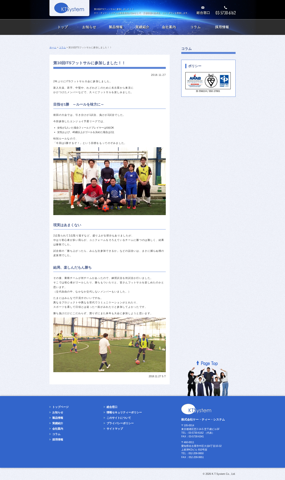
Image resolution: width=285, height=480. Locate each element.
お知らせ (89, 27)
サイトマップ (115, 428)
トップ (63, 27)
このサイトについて (119, 417)
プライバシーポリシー (120, 423)
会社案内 (169, 27)
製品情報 (116, 27)
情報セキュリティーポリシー (124, 412)
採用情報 (222, 27)
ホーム (52, 47)
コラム (195, 27)
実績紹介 (142, 27)
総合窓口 (112, 406)
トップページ (60, 406)
